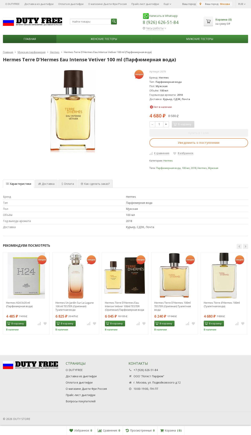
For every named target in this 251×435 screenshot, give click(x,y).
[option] (26, 293)
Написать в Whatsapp (163, 16)
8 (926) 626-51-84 (161, 22)
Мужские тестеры (199, 39)
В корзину (17, 323)
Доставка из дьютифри (39, 4)
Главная (30, 39)
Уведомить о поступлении (199, 142)
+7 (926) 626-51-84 (146, 370)
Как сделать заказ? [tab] (97, 184)
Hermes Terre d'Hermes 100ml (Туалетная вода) (222, 304)
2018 (193, 168)
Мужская (213, 168)
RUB (241, 4)
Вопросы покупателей (80, 401)
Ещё (166, 4)
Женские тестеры (104, 39)
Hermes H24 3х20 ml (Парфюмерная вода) (19, 304)
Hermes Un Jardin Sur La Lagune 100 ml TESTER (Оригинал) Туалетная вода (74, 306)
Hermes (168, 160)
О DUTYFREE (12, 4)
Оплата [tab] (69, 184)
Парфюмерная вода (168, 168)
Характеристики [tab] (20, 184)
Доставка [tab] (48, 184)
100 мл (186, 168)
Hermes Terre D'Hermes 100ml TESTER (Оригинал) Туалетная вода (172, 306)
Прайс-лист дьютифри (145, 4)
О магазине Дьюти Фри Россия (107, 4)
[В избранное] (45, 323)
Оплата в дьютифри (71, 4)
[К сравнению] (39, 323)
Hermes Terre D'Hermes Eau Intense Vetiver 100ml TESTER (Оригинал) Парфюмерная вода (124, 306)
